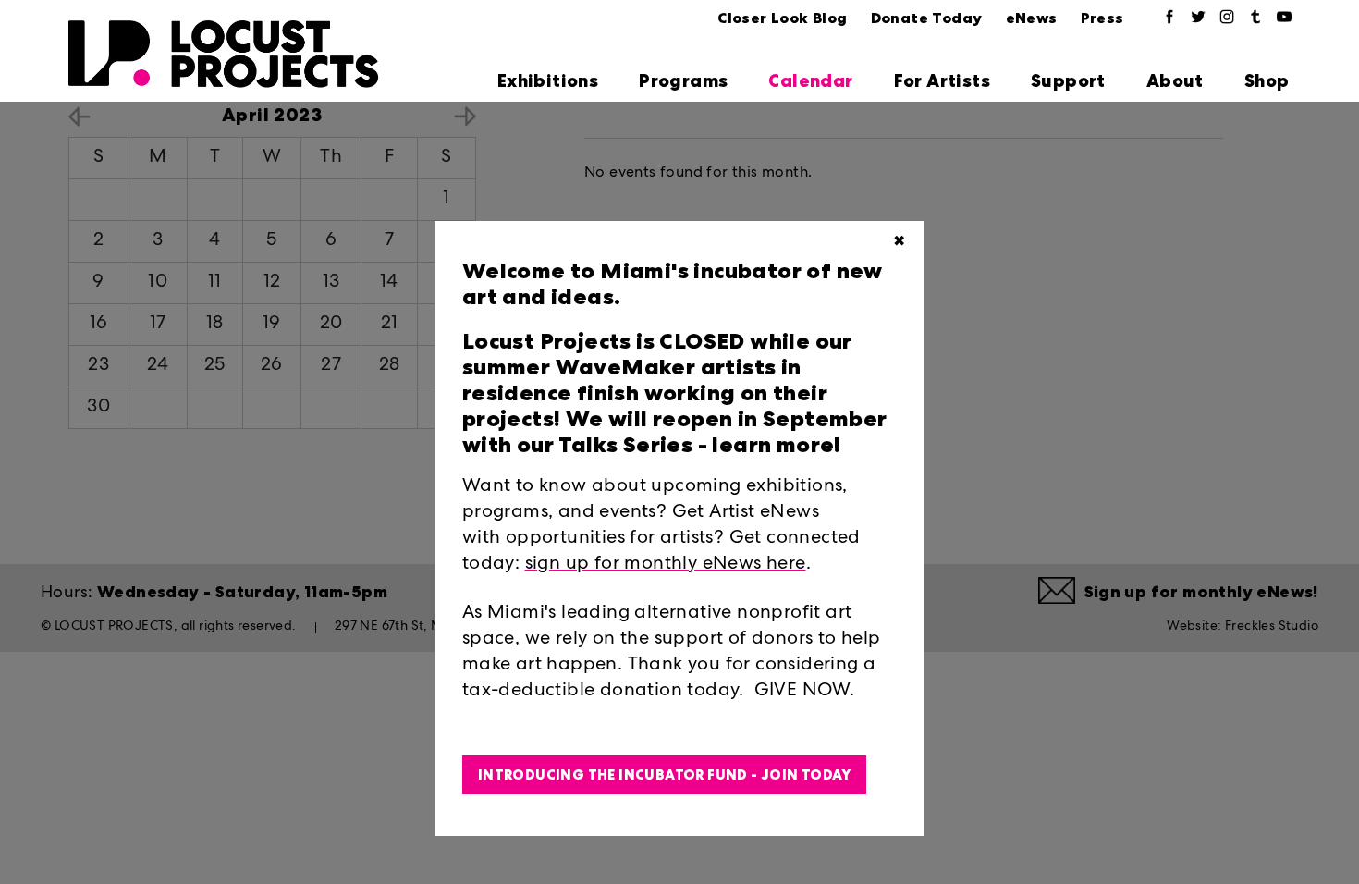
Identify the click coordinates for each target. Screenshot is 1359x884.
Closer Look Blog (782, 18)
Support (1068, 81)
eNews (1032, 18)
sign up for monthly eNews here (665, 565)
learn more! (774, 445)
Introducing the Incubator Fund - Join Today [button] (664, 775)
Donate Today (927, 18)
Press (1102, 18)
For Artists (942, 81)
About (1175, 81)
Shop (1267, 81)
